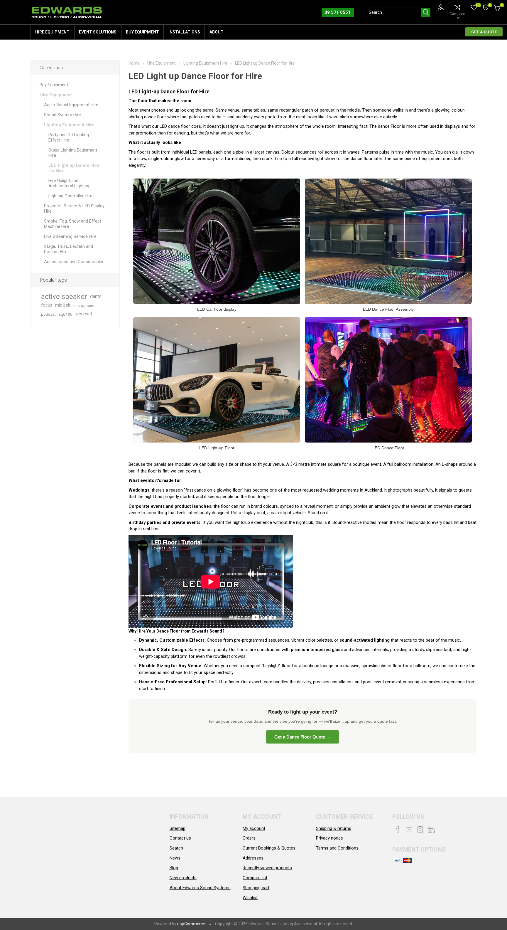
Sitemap (177, 828)
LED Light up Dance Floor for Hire (74, 168)
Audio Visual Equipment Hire (71, 104)
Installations (184, 32)
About (216, 32)
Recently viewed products (267, 867)
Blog (174, 867)
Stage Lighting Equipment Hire (72, 152)
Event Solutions (97, 32)
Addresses (253, 858)
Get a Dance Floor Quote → (302, 736)
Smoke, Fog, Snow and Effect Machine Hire (72, 223)
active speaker (64, 296)
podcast (48, 314)
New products (183, 877)
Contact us (180, 838)
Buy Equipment (142, 32)
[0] (486, 7)
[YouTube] (409, 829)
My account (254, 828)
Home (134, 63)
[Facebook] (398, 829)
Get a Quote (484, 32)
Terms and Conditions (337, 848)
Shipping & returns (333, 828)
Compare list (457, 15)
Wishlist (250, 897)
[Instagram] (420, 829)
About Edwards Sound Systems (200, 887)
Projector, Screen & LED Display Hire (74, 208)
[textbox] (392, 12)
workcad (83, 314)
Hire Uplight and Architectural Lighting (68, 183)
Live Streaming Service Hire (70, 236)
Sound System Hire (62, 114)
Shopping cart (256, 887)
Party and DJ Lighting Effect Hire (68, 137)
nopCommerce (191, 923)
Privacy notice (329, 838)
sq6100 (65, 314)
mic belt (62, 305)
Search (425, 12)
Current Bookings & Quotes (269, 848)
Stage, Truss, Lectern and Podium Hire (68, 249)
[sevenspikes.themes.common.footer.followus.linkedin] (431, 829)
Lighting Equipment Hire (69, 124)
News (175, 858)
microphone (83, 305)
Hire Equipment (52, 32)
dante (96, 296)
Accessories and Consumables (74, 261)
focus (46, 305)
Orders (249, 838)
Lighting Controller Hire (70, 196)
